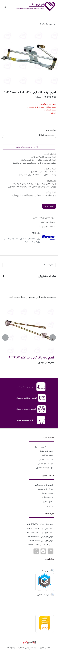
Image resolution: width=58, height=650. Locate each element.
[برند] (48, 238)
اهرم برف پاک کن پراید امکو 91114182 (31, 358)
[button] (52, 337)
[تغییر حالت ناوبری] (53, 15)
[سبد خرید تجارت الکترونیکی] (4, 6)
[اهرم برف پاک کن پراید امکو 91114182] (29, 330)
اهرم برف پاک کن (46, 24)
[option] (29, 337)
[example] (43, 551)
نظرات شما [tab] (48, 264)
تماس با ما (49, 206)
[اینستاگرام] (50, 551)
